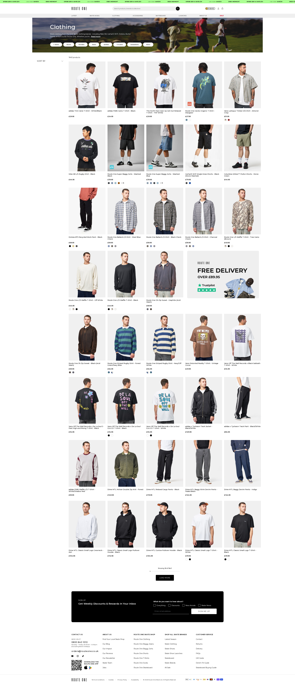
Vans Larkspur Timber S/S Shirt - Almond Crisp (241, 112)
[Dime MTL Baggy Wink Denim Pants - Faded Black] (203, 463)
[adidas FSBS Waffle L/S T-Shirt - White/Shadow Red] (87, 463)
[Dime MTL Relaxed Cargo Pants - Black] (164, 463)
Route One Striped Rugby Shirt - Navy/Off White (163, 364)
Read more (95, 37)
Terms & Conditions (98, 680)
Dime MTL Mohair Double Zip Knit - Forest (125, 490)
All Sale (167, 668)
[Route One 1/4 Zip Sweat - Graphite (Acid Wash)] (164, 274)
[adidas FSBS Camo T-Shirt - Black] (126, 84)
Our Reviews (108, 653)
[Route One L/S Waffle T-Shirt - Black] (126, 274)
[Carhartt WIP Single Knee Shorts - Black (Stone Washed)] (203, 148)
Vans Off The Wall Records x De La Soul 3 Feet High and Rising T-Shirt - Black (86, 427)
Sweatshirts (134, 44)
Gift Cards (200, 658)
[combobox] (146, 8)
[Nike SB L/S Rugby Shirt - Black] (87, 148)
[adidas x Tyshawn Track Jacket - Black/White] (203, 400)
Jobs (104, 668)
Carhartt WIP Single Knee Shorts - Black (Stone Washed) (202, 175)
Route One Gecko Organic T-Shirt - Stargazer (200, 112)
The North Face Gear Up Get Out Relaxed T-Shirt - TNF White (163, 112)
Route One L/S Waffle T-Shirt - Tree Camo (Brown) (241, 238)
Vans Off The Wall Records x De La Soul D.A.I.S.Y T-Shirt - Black (124, 427)
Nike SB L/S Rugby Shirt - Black (82, 174)
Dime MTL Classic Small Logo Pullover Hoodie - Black (123, 551)
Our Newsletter (109, 658)
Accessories (138, 15)
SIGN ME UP (204, 611)
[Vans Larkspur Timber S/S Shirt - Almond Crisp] (242, 84)
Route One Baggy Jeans (144, 644)
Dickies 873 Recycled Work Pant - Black (85, 237)
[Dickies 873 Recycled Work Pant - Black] (87, 211)
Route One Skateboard (143, 668)
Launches (182, 15)
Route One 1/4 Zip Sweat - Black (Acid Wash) (84, 364)
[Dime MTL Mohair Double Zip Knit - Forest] (126, 463)
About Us (203, 15)
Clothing (116, 15)
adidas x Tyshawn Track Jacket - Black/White (198, 427)
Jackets (106, 44)
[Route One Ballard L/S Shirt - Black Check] (164, 211)
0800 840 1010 (79, 642)
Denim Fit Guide (202, 663)
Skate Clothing (171, 644)
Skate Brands (170, 663)
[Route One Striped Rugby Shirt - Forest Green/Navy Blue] (126, 337)
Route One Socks (141, 663)
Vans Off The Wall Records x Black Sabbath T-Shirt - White (242, 364)
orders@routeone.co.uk (84, 651)
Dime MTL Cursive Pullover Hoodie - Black (164, 550)
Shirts (148, 44)
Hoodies (81, 44)
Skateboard (161, 15)
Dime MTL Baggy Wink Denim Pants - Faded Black (201, 490)
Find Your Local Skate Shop (113, 639)
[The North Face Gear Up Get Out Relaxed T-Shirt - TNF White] (164, 84)
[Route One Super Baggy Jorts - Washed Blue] (164, 148)
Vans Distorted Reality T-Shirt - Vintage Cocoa (201, 364)
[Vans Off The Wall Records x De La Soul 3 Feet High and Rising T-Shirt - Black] (87, 400)
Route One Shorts (141, 653)
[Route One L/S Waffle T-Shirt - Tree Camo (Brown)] (242, 211)
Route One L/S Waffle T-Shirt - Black (123, 300)
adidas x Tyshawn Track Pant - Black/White (242, 426)
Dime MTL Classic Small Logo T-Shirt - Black (240, 551)
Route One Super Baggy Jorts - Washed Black (124, 175)
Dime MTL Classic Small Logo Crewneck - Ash (86, 551)
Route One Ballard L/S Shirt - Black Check (163, 237)
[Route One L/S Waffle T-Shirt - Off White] (87, 274)
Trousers (120, 44)
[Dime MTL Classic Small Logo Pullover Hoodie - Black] (126, 524)
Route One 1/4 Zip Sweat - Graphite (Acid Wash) (163, 301)
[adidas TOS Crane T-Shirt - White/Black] (87, 84)
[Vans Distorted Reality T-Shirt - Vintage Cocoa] (203, 337)
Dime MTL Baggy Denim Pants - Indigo (240, 490)
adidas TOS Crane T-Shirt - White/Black (85, 111)
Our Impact (107, 649)
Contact (199, 639)
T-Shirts (56, 44)
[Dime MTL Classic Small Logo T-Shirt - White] (203, 524)
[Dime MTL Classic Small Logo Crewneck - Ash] (87, 524)
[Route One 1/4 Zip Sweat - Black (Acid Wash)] (87, 337)
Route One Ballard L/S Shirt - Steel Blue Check (124, 238)
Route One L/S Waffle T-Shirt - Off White (86, 300)
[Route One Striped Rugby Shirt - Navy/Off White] (164, 337)
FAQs (198, 653)
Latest (74, 15)
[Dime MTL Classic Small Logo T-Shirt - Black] (242, 524)
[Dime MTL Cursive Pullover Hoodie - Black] (164, 524)
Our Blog (106, 644)
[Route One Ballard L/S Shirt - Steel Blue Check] (126, 211)
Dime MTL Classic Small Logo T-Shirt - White (201, 551)
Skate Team (107, 663)
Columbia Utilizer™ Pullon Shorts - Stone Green (241, 175)
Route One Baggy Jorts (143, 649)
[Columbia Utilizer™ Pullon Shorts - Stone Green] (242, 148)
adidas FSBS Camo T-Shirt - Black (121, 111)
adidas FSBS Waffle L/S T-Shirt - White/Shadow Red (82, 490)
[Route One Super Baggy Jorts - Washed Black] (126, 148)
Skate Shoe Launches (173, 653)
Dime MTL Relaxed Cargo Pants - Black (162, 490)
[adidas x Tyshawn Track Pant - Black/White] (242, 400)
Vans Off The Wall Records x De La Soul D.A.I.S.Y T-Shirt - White (162, 427)
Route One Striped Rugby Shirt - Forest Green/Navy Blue (124, 364)
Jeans (94, 44)
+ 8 (122, 183)
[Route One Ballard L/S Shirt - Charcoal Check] (203, 211)
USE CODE (17, 1)
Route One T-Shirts (141, 658)
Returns (199, 644)
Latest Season (170, 639)
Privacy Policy (122, 680)
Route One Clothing (142, 639)
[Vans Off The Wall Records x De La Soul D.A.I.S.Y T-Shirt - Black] (126, 400)
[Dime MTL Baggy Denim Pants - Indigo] (242, 463)
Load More (164, 578)
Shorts (68, 44)
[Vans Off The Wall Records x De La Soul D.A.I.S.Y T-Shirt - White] (164, 400)
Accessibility (135, 680)
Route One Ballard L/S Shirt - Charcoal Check (201, 238)
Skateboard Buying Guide (206, 668)
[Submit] (178, 8)
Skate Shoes (94, 15)
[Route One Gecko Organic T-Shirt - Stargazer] (203, 84)
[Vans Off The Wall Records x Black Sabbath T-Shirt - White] (242, 337)
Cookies (111, 680)
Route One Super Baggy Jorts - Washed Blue (163, 175)
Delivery (199, 649)
